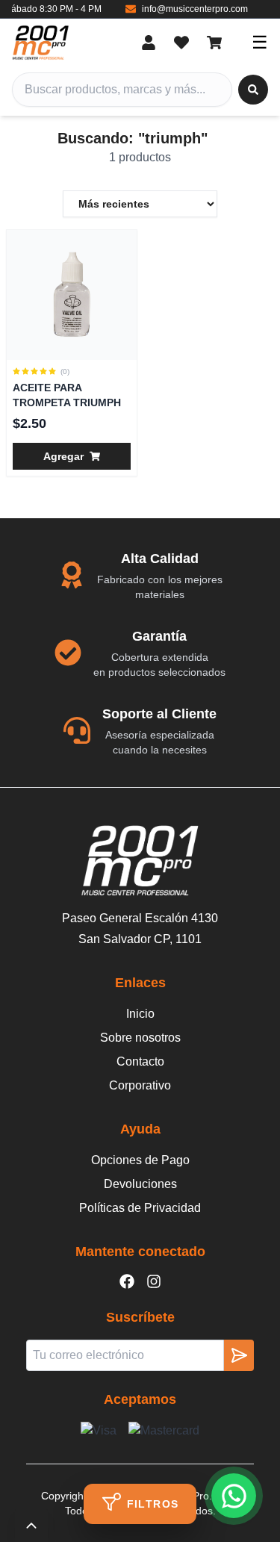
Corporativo (140, 1085)
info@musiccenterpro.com (184, 9)
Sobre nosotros (140, 1037)
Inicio (140, 1013)
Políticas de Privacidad (140, 1207)
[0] (181, 42)
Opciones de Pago (140, 1160)
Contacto (140, 1061)
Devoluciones (140, 1184)
